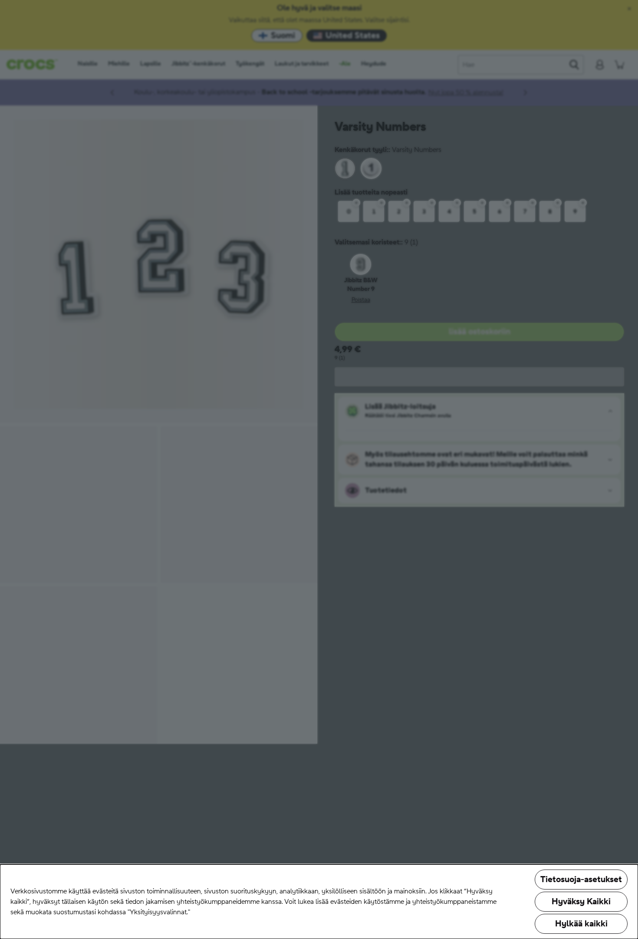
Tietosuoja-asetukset (581, 879)
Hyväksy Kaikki (581, 901)
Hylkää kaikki (581, 923)
